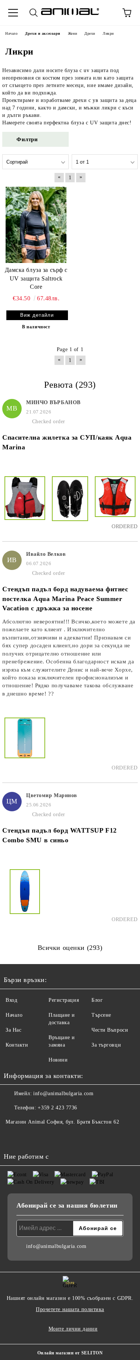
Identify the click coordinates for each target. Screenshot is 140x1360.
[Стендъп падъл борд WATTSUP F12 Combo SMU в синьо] (24, 896)
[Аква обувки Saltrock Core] (70, 503)
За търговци (106, 1045)
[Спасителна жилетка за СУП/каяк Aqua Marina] (24, 503)
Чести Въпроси (109, 1030)
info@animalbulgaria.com (63, 1093)
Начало (14, 1015)
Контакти (17, 1045)
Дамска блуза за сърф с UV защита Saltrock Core (36, 278)
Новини (58, 1060)
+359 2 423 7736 (57, 1107)
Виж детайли (37, 315)
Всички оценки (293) (70, 947)
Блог (97, 1000)
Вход (11, 1000)
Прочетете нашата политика (70, 1309)
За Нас (13, 1030)
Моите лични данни (73, 1329)
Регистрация (64, 1000)
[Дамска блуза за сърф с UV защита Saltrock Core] (36, 225)
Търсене (101, 1015)
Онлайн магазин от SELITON (70, 1353)
